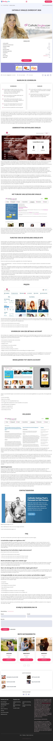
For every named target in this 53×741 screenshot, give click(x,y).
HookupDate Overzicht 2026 (12, 677)
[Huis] (7, 1)
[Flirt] (34, 68)
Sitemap (24, 735)
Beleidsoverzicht (4, 714)
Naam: (2, 614)
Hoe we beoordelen (4, 712)
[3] (10, 611)
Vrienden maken (16, 708)
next (28, 665)
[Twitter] (48, 75)
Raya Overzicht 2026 (36, 681)
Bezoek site (26, 60)
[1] (8, 611)
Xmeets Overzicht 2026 (11, 686)
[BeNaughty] (26, 68)
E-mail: (28, 614)
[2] (9, 611)
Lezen (9, 657)
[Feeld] (3, 682)
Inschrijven (48, 1)
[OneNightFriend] (19, 68)
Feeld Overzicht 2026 (11, 681)
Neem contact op (29, 735)
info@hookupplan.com (46, 703)
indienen (5, 629)
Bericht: (3, 619)
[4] (11, 611)
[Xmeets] (3, 686)
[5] (13, 611)
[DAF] (29, 677)
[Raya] (29, 682)
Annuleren (12, 629)
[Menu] (26, 1)
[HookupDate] (3, 677)
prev (24, 665)
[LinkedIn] (45, 75)
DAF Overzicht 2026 (36, 677)
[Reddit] (24, 694)
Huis (21, 735)
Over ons (2, 706)
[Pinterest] (51, 75)
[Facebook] (43, 75)
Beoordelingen (4, 701)
